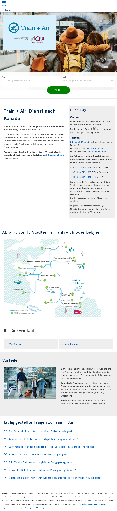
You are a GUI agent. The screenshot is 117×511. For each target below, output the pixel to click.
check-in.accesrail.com (52, 154)
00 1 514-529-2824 (81, 176)
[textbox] (28, 79)
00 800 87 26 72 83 (96, 148)
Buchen (8, 10)
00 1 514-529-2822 (81, 167)
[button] (58, 90)
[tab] (31, 344)
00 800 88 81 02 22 (79, 141)
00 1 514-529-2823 (81, 172)
